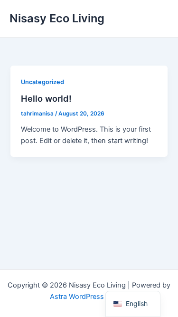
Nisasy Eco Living (56, 18)
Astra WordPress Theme (89, 296)
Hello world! (46, 98)
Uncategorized (42, 82)
